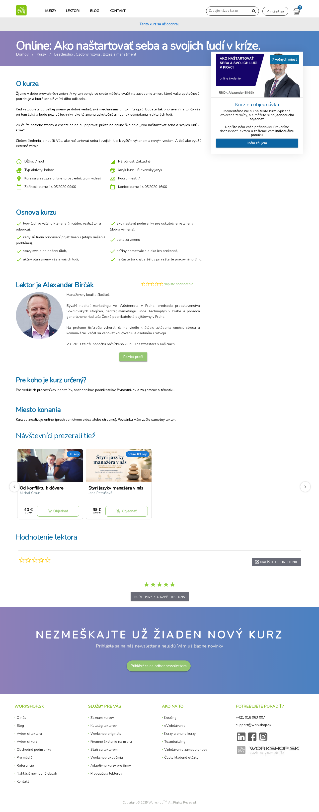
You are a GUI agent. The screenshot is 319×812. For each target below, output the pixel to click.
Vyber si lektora (29, 733)
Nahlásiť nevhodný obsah (37, 773)
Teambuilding (174, 741)
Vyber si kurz (27, 741)
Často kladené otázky (181, 757)
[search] (254, 11)
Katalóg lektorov (103, 725)
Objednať (58, 511)
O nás (21, 717)
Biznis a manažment (119, 54)
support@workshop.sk (253, 725)
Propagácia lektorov (106, 773)
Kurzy (41, 54)
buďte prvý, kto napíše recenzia (159, 597)
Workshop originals (105, 733)
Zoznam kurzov (102, 717)
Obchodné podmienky (34, 749)
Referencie (25, 765)
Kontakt (23, 781)
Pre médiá (24, 757)
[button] (276, 562)
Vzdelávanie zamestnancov (185, 749)
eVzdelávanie (174, 725)
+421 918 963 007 (250, 717)
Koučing (170, 717)
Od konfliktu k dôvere (42, 488)
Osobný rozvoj (88, 54)
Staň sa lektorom (104, 749)
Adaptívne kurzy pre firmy (110, 765)
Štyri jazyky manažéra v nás (115, 488)
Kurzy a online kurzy (180, 733)
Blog (20, 725)
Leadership (63, 54)
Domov (22, 54)
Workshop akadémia (106, 757)
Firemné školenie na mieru (111, 741)
